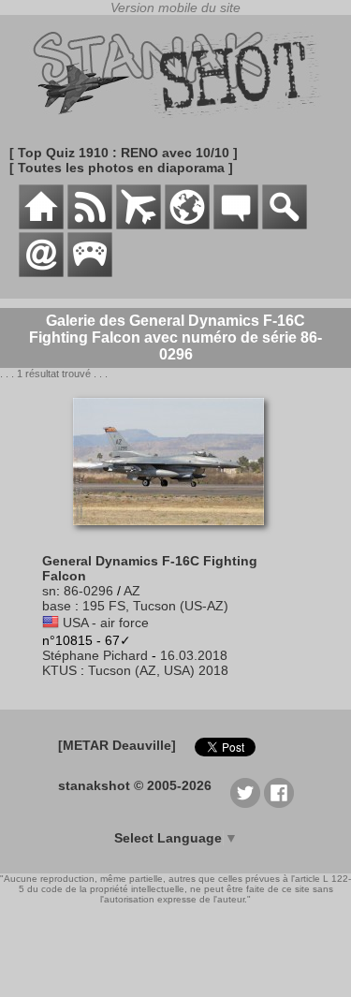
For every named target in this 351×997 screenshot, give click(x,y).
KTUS (59, 670)
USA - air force (106, 622)
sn (49, 590)
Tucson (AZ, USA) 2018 (158, 670)
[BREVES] (89, 224)
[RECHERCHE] (284, 224)
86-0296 (88, 590)
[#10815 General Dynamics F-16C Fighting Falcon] (175, 534)
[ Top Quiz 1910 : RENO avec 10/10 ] (123, 152)
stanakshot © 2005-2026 (135, 785)
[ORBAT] (138, 224)
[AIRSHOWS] (187, 224)
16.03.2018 (193, 655)
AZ (132, 590)
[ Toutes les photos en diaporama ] (121, 167)
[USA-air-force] (50, 622)
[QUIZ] (89, 272)
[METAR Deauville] (117, 745)
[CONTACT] (41, 272)
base (56, 605)
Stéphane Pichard (95, 655)
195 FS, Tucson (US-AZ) (155, 605)
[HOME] (41, 224)
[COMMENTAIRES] (235, 224)
